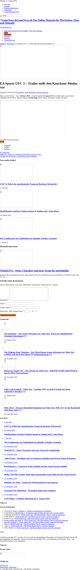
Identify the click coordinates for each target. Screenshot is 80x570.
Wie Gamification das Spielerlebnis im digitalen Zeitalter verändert (28, 238)
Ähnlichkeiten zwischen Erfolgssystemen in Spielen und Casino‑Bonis (29, 211)
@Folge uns (4, 561)
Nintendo (7, 36)
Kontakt (6, 6)
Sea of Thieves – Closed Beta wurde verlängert (18, 156)
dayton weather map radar (12, 520)
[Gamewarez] (5, 152)
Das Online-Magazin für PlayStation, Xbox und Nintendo (23, 31)
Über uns (7, 4)
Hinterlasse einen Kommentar (38, 92)
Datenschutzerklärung (11, 8)
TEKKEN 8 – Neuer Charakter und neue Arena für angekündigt (34, 270)
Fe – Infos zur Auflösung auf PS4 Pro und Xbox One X (21, 154)
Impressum (7, 10)
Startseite (3, 44)
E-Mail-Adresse (6, 307)
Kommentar (4, 300)
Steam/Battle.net (9, 40)
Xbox (6, 33)
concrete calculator (10, 522)
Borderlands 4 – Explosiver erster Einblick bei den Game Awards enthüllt (39, 513)
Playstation (7, 34)
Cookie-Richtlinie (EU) (12, 12)
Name (2, 304)
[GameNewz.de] (6, 27)
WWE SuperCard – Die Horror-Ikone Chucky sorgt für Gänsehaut (43, 515)
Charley (3, 92)
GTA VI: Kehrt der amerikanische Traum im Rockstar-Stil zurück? (28, 184)
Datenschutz (4, 567)
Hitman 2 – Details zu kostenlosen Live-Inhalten (35, 511)
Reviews (7, 38)
